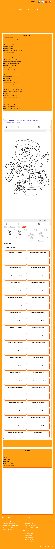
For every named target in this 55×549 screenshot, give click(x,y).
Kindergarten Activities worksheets (31, 527)
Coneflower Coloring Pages (38, 305)
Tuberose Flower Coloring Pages (38, 417)
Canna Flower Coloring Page (15, 290)
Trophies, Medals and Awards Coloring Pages (12, 102)
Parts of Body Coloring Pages (9, 84)
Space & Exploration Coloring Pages (10, 95)
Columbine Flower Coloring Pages (15, 305)
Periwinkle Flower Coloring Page (15, 402)
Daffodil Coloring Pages (15, 320)
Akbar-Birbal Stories (7, 452)
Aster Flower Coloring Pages (15, 252)
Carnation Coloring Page (38, 290)
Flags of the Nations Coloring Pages (10, 65)
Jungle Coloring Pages (8, 76)
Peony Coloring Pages (38, 395)
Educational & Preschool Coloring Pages (11, 59)
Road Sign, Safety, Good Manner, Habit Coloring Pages (13, 89)
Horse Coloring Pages (29, 537)
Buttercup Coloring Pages (38, 275)
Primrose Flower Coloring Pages (15, 410)
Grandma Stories (7, 457)
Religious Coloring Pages (8, 87)
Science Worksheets (29, 523)
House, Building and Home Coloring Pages (11, 74)
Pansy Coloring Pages (15, 395)
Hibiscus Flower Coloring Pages (38, 350)
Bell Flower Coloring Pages (15, 267)
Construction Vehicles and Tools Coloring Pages (12, 54)
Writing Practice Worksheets (30, 525)
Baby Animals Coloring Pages (9, 42)
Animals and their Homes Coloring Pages (11, 39)
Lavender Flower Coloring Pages (38, 365)
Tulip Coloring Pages (15, 425)
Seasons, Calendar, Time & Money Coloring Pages (13, 91)
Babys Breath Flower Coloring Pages (38, 252)
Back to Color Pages (45, 126)
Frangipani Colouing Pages (38, 327)
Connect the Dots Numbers (9, 52)
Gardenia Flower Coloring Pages (38, 335)
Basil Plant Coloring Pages (15, 260)
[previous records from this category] (47, 131)
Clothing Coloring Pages (8, 46)
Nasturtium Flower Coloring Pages (15, 387)
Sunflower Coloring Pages (38, 410)
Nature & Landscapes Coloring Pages (10, 82)
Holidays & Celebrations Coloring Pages (11, 72)
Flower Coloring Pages (8, 67)
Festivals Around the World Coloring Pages (11, 63)
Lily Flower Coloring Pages (15, 372)
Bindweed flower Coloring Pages (38, 267)
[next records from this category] (49, 131)
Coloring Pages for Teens (8, 48)
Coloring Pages (13, 10)
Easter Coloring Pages (29, 539)
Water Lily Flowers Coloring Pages (15, 432)
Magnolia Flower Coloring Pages (15, 380)
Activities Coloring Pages (8, 37)
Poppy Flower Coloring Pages (38, 402)
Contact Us (36, 10)
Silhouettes (6, 93)
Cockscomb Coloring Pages (38, 297)
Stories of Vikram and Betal (9, 465)
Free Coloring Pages (29, 533)
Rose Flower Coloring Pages (32, 120)
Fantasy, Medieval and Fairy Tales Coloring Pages (12, 61)
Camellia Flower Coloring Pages (38, 282)
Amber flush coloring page (11, 238)
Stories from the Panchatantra (9, 463)
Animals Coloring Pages (8, 521)
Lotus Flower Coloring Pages (38, 372)
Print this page (11, 126)
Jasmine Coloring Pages (38, 357)
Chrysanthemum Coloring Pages (15, 297)
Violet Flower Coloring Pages (38, 425)
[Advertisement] (27, 22)
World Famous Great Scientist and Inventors (12, 108)
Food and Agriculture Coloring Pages (10, 69)
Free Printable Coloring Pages (31, 543)
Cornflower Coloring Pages (15, 312)
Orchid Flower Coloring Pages (38, 387)
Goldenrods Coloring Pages (15, 350)
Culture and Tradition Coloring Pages (10, 529)
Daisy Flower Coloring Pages (15, 327)
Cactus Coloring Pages (15, 282)
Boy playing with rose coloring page (40, 241)
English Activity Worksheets (30, 519)
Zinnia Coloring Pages (38, 432)
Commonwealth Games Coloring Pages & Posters (13, 50)
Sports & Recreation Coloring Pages (10, 97)
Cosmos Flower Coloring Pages (38, 312)
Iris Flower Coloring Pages (15, 357)
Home (13, 4)
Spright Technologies (49, 546)
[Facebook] (39, 2)
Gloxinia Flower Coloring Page (38, 342)
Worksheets (22, 10)
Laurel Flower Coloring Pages (15, 365)
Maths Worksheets (7, 78)
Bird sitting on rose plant (31, 241)
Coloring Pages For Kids (29, 535)
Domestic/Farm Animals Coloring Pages (11, 57)
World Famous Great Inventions (9, 106)
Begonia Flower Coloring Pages (38, 260)
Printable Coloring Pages (30, 541)
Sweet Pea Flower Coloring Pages (15, 417)
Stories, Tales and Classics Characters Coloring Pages (13, 99)
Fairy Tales (6, 455)
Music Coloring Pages (8, 80)
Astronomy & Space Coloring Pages (10, 523)
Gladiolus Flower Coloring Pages (15, 342)
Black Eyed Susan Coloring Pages (15, 275)
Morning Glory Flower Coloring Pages (38, 380)
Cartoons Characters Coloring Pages (10, 44)
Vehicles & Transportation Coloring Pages (11, 104)
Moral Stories (6, 461)
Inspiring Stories (7, 459)
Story (29, 10)
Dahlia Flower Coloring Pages (38, 320)
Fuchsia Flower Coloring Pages (15, 335)
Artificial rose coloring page (20, 238)
